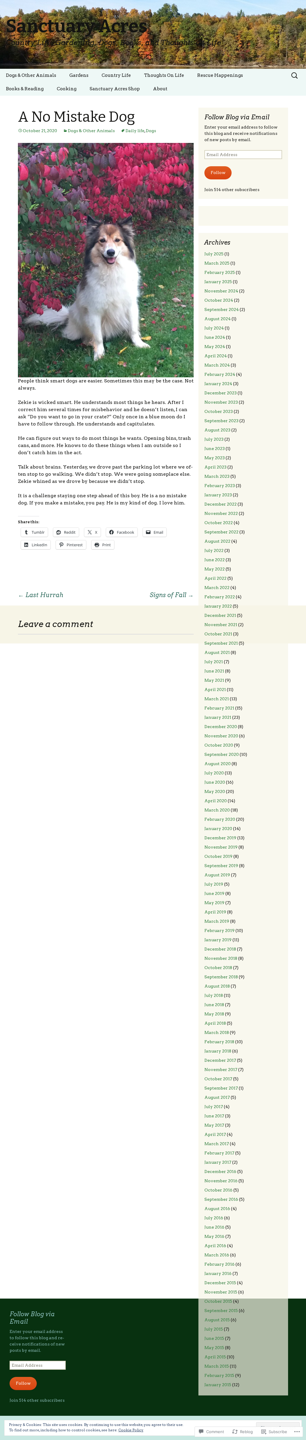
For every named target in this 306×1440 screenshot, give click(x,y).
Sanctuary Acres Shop (115, 88)
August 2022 (217, 541)
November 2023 (221, 402)
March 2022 (217, 587)
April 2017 (215, 1134)
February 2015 (219, 1375)
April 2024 (215, 355)
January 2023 (218, 494)
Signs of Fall (172, 595)
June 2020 (214, 782)
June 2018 (214, 1004)
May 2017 (214, 1125)
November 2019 (221, 847)
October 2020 (218, 745)
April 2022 (215, 578)
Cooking (66, 88)
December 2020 (220, 726)
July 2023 (214, 439)
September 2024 (221, 309)
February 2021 (219, 708)
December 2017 (220, 1060)
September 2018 (221, 976)
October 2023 (218, 411)
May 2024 (214, 346)
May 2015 (214, 1347)
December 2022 (220, 504)
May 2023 (214, 457)
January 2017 (217, 1162)
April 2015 (215, 1356)
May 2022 (214, 569)
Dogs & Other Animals (31, 75)
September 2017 (221, 1088)
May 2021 (214, 680)
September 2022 (221, 532)
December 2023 (220, 392)
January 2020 (218, 828)
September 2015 (221, 1310)
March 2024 (217, 365)
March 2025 (217, 263)
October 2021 (218, 633)
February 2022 (219, 596)
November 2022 (221, 513)
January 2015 (217, 1384)
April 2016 (215, 1245)
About (160, 88)
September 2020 (221, 754)
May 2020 (214, 791)
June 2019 (214, 893)
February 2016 (219, 1264)
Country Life (116, 75)
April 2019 (215, 912)
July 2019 (213, 884)
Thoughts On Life (164, 75)
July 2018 (213, 995)
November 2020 (221, 735)
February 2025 (219, 272)
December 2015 (220, 1282)
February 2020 (219, 819)
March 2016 (216, 1255)
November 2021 (220, 624)
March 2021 (216, 698)
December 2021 (220, 615)
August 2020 (217, 763)
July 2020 (214, 773)
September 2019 (221, 865)
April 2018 (215, 1023)
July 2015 (213, 1329)
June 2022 (214, 559)
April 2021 (215, 689)
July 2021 (213, 661)
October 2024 (218, 300)
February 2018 (219, 1041)
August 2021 (217, 652)
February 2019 (219, 930)
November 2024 (221, 291)
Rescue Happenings (220, 75)
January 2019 (218, 939)
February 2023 (219, 485)
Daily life (135, 130)
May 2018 (214, 1014)
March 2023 (217, 476)
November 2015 (220, 1292)
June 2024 (214, 337)
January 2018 (217, 1051)
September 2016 (221, 1199)
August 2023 (217, 430)
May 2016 (214, 1236)
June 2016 (214, 1227)
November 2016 (221, 1180)
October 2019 (218, 856)
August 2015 (217, 1319)
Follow (218, 172)
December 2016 (220, 1171)
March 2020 (217, 810)
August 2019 (217, 874)
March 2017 (216, 1143)
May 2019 (214, 902)
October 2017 (218, 1078)
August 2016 (217, 1208)
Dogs (151, 130)
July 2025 (214, 253)
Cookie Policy (130, 1430)
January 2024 (218, 383)
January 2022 (218, 606)
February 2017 (219, 1153)
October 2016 (218, 1190)
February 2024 (219, 374)
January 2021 (217, 717)
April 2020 (215, 800)
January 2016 (218, 1273)
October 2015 (218, 1301)
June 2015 (214, 1338)
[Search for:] (295, 75)
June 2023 (214, 448)
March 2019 (216, 921)
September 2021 (221, 643)
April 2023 (215, 467)
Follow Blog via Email (236, 117)
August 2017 (217, 1097)
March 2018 (216, 1032)
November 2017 (220, 1069)
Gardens (78, 75)
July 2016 (213, 1217)
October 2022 (218, 522)
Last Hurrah (40, 595)
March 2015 (216, 1366)
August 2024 (217, 318)
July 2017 (213, 1106)
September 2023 (221, 420)
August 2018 (217, 986)
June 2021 (214, 671)
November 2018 (220, 958)
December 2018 (220, 949)
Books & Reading (25, 88)
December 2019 (220, 837)
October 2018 (218, 967)
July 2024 (214, 328)
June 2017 (214, 1115)
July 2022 (214, 550)
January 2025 (218, 281)
